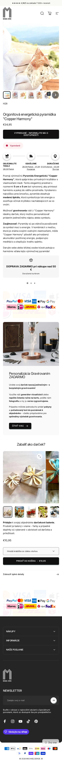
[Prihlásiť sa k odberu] (54, 700)
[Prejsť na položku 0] (7, 512)
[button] (7, 95)
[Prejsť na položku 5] (54, 512)
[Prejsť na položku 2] (19, 512)
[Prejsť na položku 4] (43, 512)
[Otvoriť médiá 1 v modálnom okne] (40, 457)
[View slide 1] (27, 283)
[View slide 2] (31, 283)
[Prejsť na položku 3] (31, 512)
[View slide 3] (34, 283)
